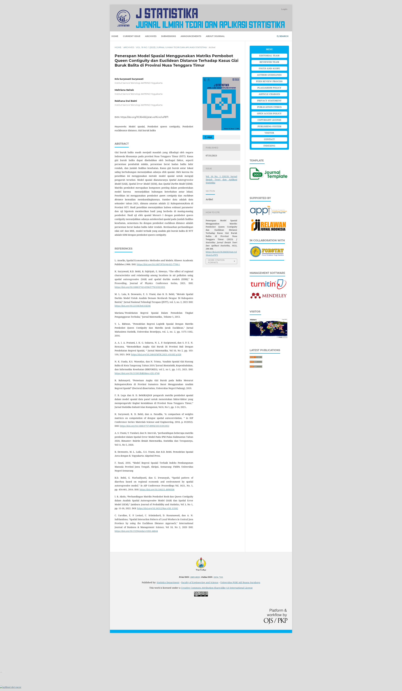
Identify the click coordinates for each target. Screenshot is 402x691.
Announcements (191, 36)
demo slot (5, 665)
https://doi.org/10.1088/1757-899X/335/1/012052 (144, 425)
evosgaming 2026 (9, 644)
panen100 (5, 649)
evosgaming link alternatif (14, 660)
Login (284, 9)
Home (114, 36)
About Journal (215, 36)
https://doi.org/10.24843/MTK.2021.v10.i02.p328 (156, 354)
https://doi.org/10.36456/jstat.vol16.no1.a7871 (144, 117)
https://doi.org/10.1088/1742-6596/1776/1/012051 (140, 287)
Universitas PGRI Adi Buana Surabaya (240, 582)
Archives (150, 36)
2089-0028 (195, 577)
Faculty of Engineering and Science (199, 582)
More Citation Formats (216, 261)
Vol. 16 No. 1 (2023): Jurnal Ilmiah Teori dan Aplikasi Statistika (171, 47)
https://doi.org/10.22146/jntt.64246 (133, 305)
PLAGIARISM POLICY (269, 87)
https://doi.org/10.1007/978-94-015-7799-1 (158, 264)
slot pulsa (5, 655)
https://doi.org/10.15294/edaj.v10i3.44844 (136, 531)
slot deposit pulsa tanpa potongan (18, 676)
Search (283, 36)
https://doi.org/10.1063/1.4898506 (157, 489)
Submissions (168, 36)
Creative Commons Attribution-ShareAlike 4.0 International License (217, 587)
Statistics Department (168, 582)
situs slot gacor (8, 639)
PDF (209, 137)
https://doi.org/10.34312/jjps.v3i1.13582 (157, 508)
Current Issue (131, 36)
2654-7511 (218, 577)
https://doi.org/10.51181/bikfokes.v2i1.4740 (137, 373)
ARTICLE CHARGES (269, 94)
